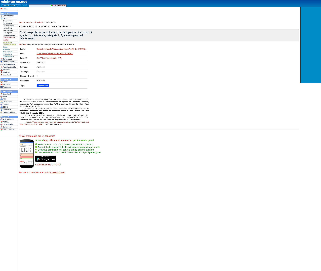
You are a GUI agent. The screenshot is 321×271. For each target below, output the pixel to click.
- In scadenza (7, 28)
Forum (5, 82)
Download (7, 75)
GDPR (5, 107)
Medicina (6, 72)
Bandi (5, 18)
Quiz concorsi (8, 16)
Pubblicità (7, 110)
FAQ (4, 99)
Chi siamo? (7, 102)
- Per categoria (8, 30)
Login (54, 5)
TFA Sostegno (8, 119)
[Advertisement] (311, 45)
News (5, 97)
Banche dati (7, 59)
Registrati (6, 84)
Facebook (7, 87)
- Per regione (7, 33)
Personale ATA (8, 130)
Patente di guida (9, 67)
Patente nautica (9, 64)
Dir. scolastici (8, 124)
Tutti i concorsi (8, 21)
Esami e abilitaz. (9, 62)
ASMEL (6, 122)
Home (5, 9)
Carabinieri (7, 127)
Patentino (6, 70)
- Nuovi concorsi (8, 26)
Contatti (6, 104)
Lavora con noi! (9, 112)
